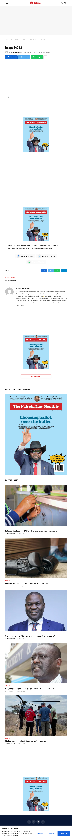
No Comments (38, 52)
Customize (40, 833)
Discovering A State (10, 280)
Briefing (7, 528)
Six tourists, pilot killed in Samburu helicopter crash (26, 741)
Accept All (64, 833)
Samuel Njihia (11, 743)
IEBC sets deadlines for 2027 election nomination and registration (31, 531)
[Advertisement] (36, 20)
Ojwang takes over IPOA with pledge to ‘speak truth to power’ (30, 636)
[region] (36, 832)
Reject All (52, 833)
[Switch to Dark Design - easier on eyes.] (62, 3)
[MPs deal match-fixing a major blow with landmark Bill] (36, 558)
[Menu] (7, 3)
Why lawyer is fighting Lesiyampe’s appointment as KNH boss (29, 688)
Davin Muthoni (11, 533)
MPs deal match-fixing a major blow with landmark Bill (26, 583)
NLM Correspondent (16, 52)
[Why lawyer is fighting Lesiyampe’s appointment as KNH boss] (36, 663)
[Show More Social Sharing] (45, 57)
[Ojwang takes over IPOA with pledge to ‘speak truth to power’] (36, 610)
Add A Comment (36, 376)
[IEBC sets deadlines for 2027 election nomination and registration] (36, 505)
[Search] (65, 3)
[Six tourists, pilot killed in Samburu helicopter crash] (36, 715)
